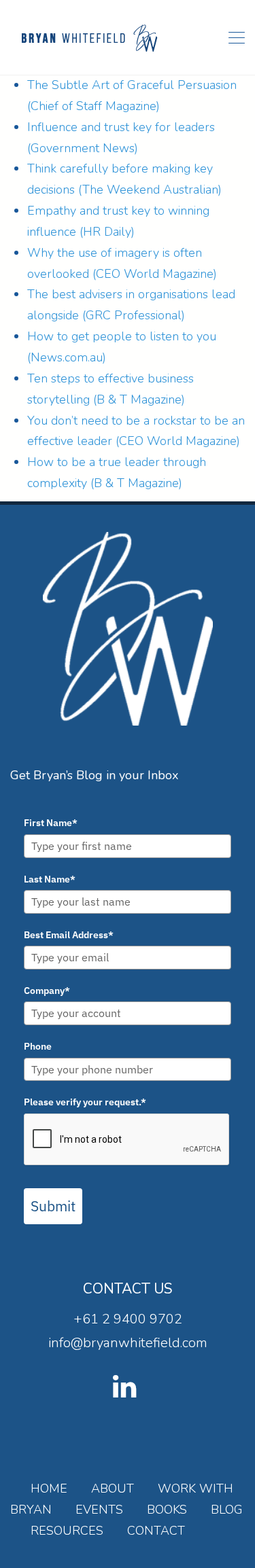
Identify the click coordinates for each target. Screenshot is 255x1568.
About (112, 1488)
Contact (156, 1530)
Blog (227, 1509)
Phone (38, 1046)
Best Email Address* (69, 935)
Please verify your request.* (85, 1102)
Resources (67, 1530)
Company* (47, 990)
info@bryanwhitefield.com (127, 1343)
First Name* (51, 823)
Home (49, 1488)
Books (167, 1509)
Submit (53, 1205)
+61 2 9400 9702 (127, 1319)
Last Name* (49, 879)
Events (99, 1509)
